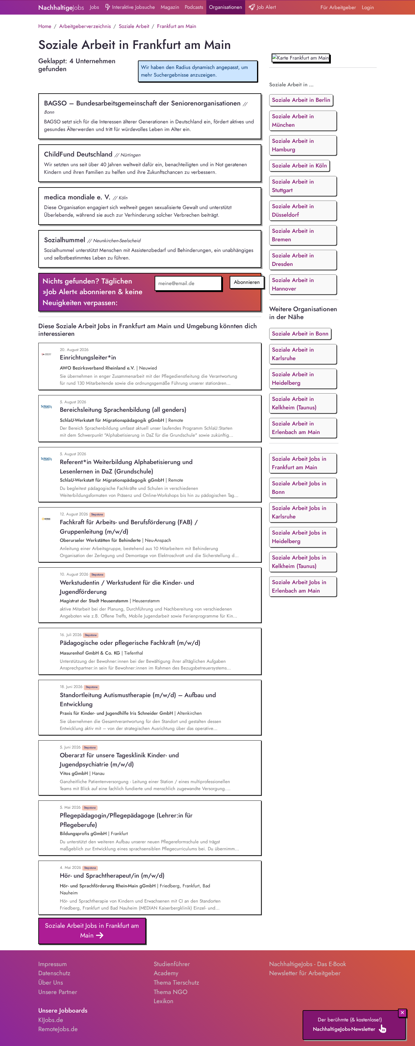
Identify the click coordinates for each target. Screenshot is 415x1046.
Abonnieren (247, 282)
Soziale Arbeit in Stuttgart (293, 185)
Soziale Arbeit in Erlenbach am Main (296, 427)
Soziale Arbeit (134, 26)
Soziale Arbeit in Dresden (293, 259)
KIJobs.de (50, 1019)
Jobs (94, 7)
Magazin (170, 7)
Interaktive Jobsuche (133, 7)
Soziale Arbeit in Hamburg (293, 145)
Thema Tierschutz (176, 982)
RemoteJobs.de (58, 1029)
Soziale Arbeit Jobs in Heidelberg (299, 536)
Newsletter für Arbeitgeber (305, 973)
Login (368, 7)
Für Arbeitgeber (338, 7)
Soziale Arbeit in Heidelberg (293, 378)
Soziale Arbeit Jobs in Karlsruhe (299, 512)
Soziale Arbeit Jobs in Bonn (299, 487)
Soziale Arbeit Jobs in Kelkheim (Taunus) (299, 561)
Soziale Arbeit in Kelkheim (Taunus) (294, 403)
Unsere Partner (57, 991)
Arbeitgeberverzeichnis (85, 26)
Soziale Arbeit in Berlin (301, 100)
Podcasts (194, 7)
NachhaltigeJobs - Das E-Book (307, 964)
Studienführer (172, 964)
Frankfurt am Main (176, 26)
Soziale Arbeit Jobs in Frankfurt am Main (92, 930)
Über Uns (50, 982)
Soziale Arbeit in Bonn (300, 333)
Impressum (52, 964)
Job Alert (266, 7)
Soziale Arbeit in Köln (299, 165)
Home (44, 26)
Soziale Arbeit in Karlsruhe (293, 354)
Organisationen (225, 7)
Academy (166, 973)
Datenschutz (54, 973)
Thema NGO (170, 991)
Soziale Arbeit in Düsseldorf (293, 210)
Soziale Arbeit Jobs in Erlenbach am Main (299, 586)
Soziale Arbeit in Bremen (293, 235)
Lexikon (163, 1001)
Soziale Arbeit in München (293, 120)
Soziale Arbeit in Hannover (293, 284)
